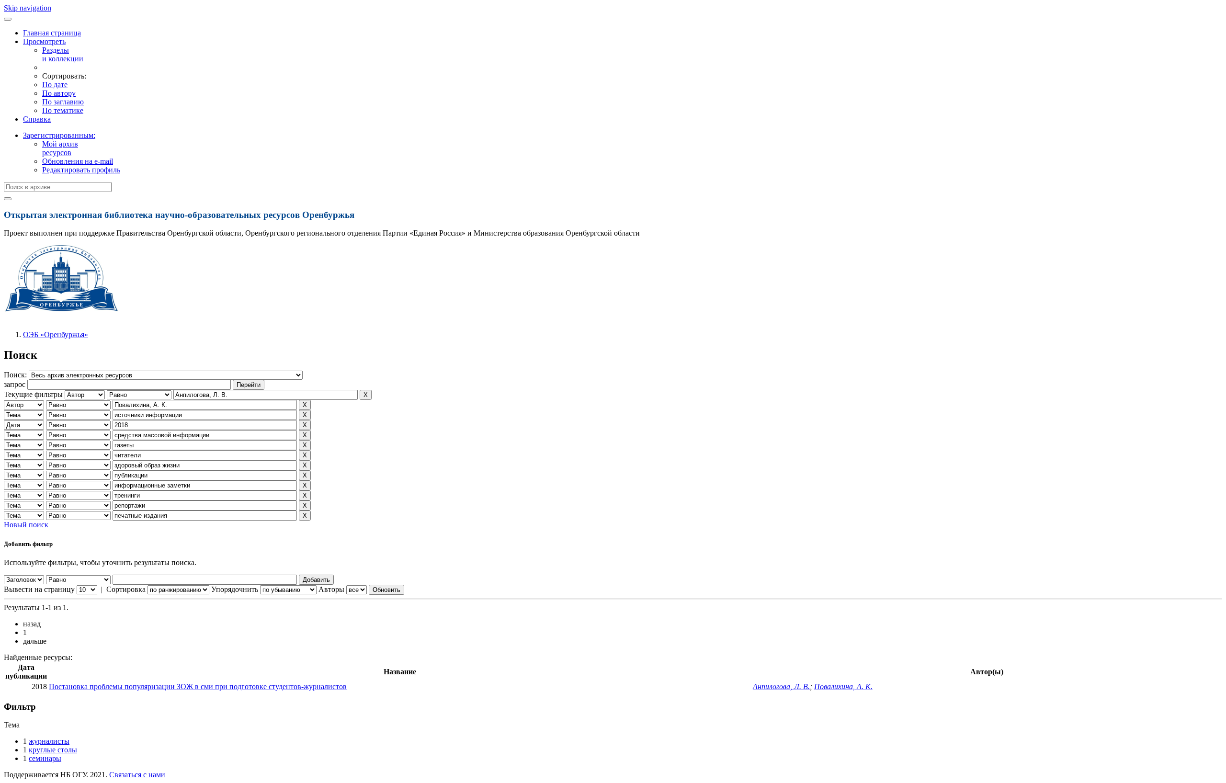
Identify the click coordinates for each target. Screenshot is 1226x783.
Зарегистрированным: (59, 135)
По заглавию (63, 102)
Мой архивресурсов (60, 148)
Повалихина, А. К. (843, 686)
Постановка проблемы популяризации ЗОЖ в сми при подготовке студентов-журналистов (198, 686)
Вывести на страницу (39, 589)
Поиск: (16, 375)
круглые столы (53, 750)
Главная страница (52, 33)
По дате (55, 84)
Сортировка (126, 589)
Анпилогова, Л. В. (781, 686)
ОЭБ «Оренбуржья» (55, 334)
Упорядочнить (234, 589)
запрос (14, 384)
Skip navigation (27, 8)
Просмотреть (44, 41)
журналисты (49, 741)
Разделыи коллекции (62, 54)
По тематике (62, 110)
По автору (59, 93)
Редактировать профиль (81, 170)
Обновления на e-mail (77, 161)
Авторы (331, 589)
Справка (37, 119)
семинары (45, 758)
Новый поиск (26, 525)
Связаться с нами (137, 775)
